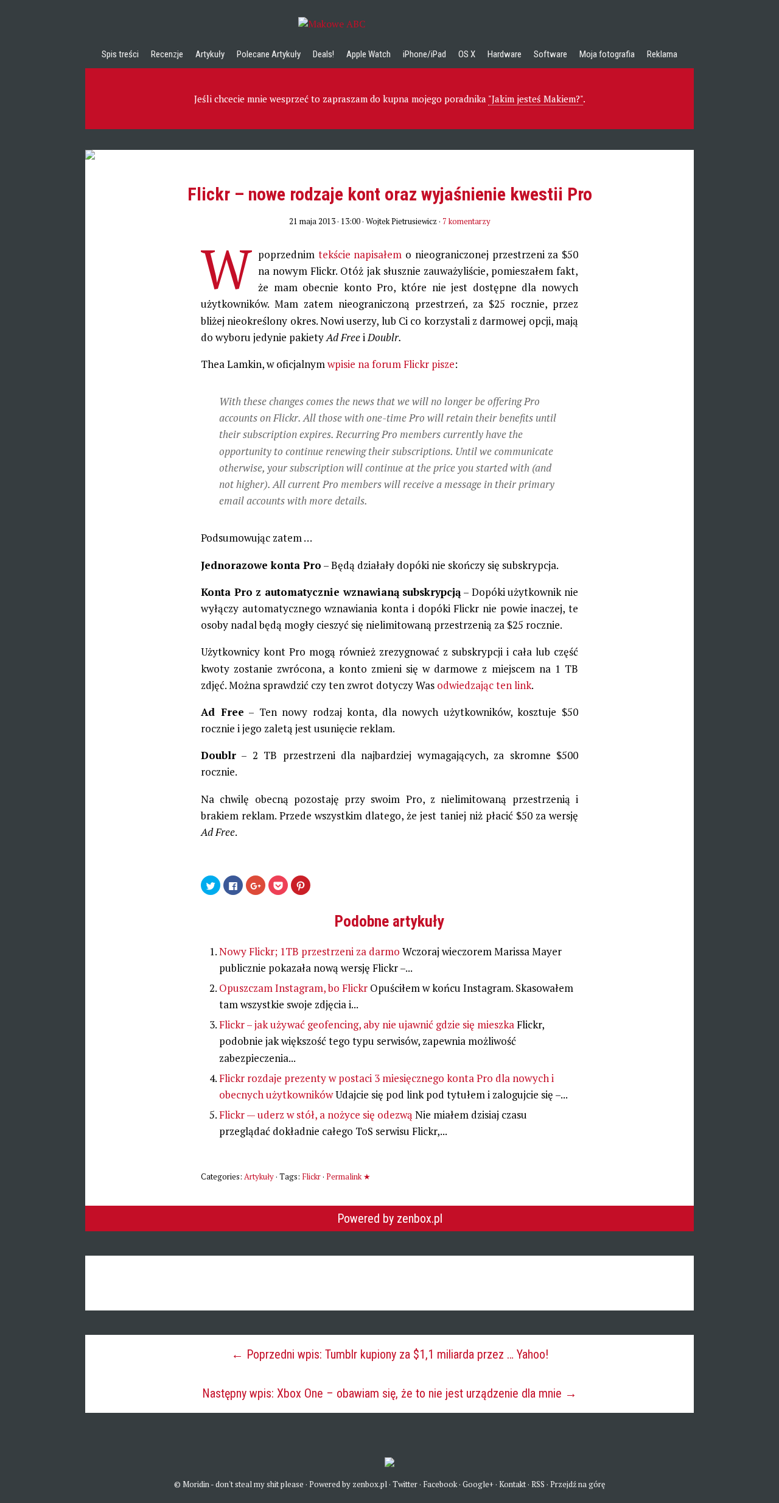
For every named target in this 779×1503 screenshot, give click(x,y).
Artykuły (210, 54)
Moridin (196, 1484)
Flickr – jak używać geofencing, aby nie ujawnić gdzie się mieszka (368, 1024)
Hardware (504, 54)
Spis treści (120, 54)
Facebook (440, 1484)
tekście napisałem (360, 254)
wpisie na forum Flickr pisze (391, 364)
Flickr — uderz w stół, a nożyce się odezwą (317, 1115)
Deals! (323, 54)
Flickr (311, 1176)
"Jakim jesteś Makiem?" (535, 99)
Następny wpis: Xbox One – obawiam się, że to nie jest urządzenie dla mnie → (389, 1393)
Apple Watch (368, 54)
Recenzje (167, 54)
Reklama (662, 54)
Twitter (405, 1484)
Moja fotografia (607, 54)
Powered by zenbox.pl (389, 1218)
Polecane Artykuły (269, 54)
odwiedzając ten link (484, 685)
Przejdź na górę (578, 1484)
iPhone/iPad (424, 54)
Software (550, 54)
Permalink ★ (348, 1176)
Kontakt (512, 1484)
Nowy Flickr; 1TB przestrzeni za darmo (310, 951)
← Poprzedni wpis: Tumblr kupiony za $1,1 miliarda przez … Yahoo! (389, 1354)
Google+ (478, 1484)
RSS (538, 1484)
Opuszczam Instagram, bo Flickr (294, 988)
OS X (466, 54)
